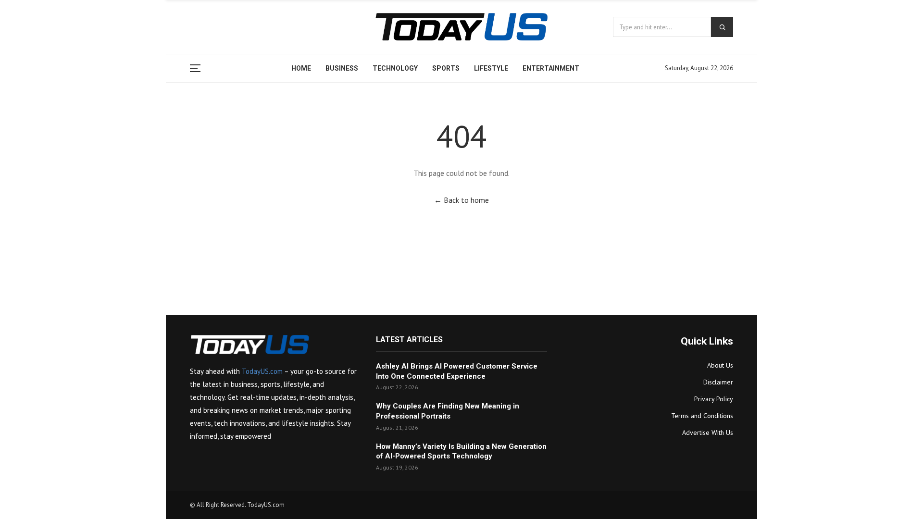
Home (301, 68)
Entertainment (551, 68)
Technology (395, 68)
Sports (446, 68)
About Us (720, 365)
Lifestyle (491, 68)
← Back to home (461, 200)
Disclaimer (718, 382)
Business (341, 68)
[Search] (722, 27)
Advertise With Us (707, 432)
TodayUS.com (262, 371)
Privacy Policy (713, 399)
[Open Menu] (197, 68)
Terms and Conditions (702, 415)
